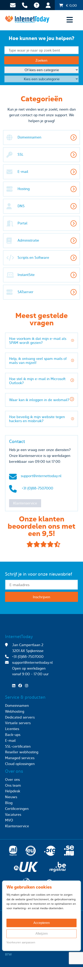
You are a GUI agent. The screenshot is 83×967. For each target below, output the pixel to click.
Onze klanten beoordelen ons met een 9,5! (41, 526)
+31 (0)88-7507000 (37, 488)
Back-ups (12, 734)
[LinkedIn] (14, 685)
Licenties (12, 728)
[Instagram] (27, 685)
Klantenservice (25, 503)
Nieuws (11, 797)
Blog (8, 802)
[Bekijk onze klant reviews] (41, 544)
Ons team (13, 785)
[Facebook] (21, 685)
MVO (9, 820)
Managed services (19, 758)
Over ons (12, 779)
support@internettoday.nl (41, 475)
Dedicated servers (20, 717)
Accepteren (41, 923)
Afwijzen (41, 933)
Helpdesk (12, 791)
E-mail (10, 740)
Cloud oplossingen (20, 763)
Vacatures (13, 814)
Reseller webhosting (21, 752)
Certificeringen (17, 808)
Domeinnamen (17, 705)
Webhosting (14, 711)
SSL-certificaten (18, 746)
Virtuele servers (18, 723)
